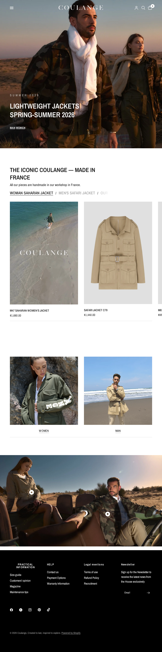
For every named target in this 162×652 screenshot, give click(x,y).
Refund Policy (91, 578)
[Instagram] (32, 610)
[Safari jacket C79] (118, 253)
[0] (149, 8)
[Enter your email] (148, 592)
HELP (50, 564)
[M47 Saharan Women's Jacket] (44, 253)
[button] (12, 127)
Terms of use (91, 572)
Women (44, 430)
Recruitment (90, 583)
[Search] (143, 8)
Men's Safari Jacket (77, 193)
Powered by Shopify (70, 633)
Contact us (52, 572)
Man (118, 430)
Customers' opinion (20, 580)
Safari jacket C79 (95, 310)
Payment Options (56, 578)
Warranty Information (58, 583)
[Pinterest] (42, 610)
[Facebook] (14, 610)
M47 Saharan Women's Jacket (29, 311)
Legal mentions (94, 564)
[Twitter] (23, 610)
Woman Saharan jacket (31, 193)
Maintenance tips (19, 592)
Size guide (15, 575)
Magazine (15, 586)
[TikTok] (51, 609)
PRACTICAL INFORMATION (25, 566)
